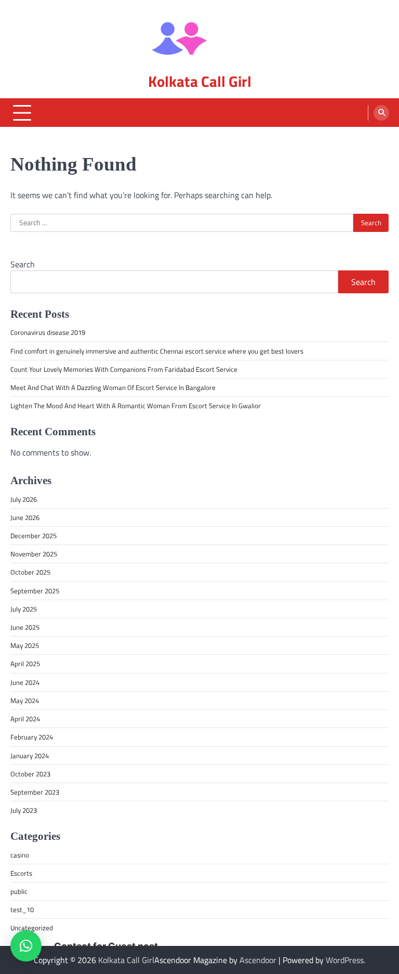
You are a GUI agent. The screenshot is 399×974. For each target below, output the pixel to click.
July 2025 (23, 609)
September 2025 (34, 591)
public (19, 891)
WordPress (345, 960)
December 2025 (33, 535)
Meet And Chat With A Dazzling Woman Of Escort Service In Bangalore (113, 387)
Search (22, 264)
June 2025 (24, 627)
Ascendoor (258, 960)
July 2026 (23, 499)
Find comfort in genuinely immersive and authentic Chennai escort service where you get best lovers (156, 351)
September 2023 (34, 792)
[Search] (381, 113)
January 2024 (29, 755)
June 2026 (24, 517)
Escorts (21, 873)
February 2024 (31, 737)
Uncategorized (31, 928)
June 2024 (24, 682)
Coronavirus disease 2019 (47, 332)
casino (19, 855)
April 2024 (25, 718)
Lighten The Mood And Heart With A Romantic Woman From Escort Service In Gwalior (135, 405)
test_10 (22, 909)
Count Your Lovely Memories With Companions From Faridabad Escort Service (123, 369)
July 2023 (23, 810)
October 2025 (30, 572)
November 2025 (33, 554)
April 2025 (25, 663)
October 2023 (30, 774)
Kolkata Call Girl (199, 81)
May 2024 (24, 700)
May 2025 (24, 645)
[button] (26, 946)
